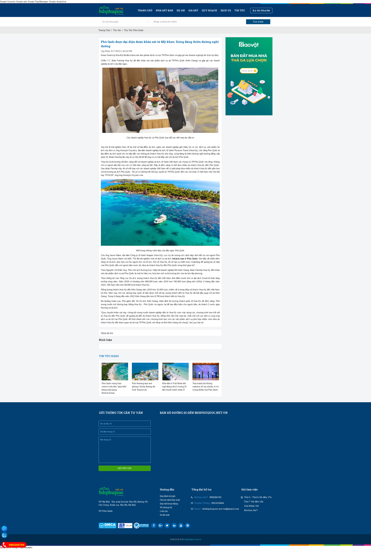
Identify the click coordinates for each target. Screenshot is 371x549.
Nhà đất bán (164, 10)
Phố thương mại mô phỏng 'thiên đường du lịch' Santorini (143, 386)
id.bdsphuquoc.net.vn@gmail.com (220, 508)
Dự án (181, 10)
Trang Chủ (104, 30)
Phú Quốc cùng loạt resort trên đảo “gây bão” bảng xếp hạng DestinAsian (114, 388)
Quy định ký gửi (168, 496)
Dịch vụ (226, 10)
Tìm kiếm (258, 21)
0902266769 (215, 497)
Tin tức (239, 10)
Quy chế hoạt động (169, 503)
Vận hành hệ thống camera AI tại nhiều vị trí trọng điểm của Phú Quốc (205, 386)
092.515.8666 (217, 502)
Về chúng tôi (166, 507)
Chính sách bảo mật (170, 499)
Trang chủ (145, 10)
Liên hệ (164, 511)
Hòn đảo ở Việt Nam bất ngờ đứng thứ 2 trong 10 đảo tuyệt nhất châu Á (174, 386)
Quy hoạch (209, 10)
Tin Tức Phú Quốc (133, 30)
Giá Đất (193, 10)
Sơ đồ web (165, 515)
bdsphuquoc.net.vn (192, 539)
